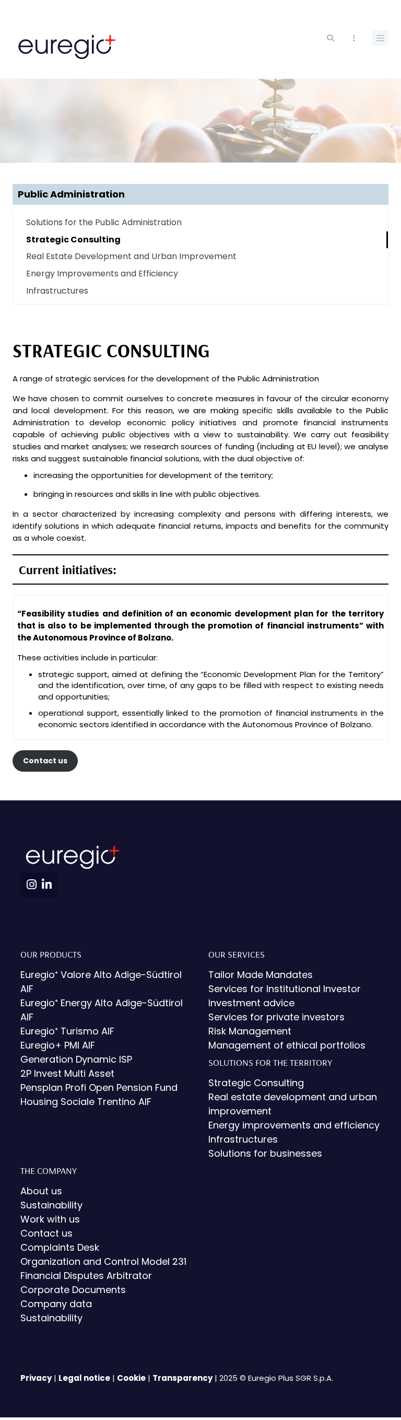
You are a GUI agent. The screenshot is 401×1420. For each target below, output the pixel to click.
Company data (56, 1303)
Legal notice (84, 1377)
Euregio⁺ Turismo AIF (67, 1031)
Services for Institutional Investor (284, 988)
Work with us (50, 1219)
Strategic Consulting (73, 240)
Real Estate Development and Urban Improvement (131, 256)
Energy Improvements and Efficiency (102, 273)
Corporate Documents (73, 1289)
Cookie (131, 1377)
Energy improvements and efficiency (294, 1125)
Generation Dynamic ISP (76, 1059)
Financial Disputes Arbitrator (86, 1275)
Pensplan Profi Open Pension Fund (99, 1087)
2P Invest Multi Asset (67, 1073)
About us (41, 1190)
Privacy (36, 1377)
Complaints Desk (59, 1247)
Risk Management (249, 1031)
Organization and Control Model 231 (103, 1261)
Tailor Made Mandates (260, 974)
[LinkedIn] (47, 885)
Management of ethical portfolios (286, 1045)
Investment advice (251, 1002)
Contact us (45, 760)
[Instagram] (32, 885)
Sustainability (51, 1205)
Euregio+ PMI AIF (57, 1045)
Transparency (182, 1377)
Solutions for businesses (265, 1153)
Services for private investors (276, 1016)
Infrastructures (57, 291)
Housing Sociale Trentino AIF (85, 1101)
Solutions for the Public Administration (104, 222)
